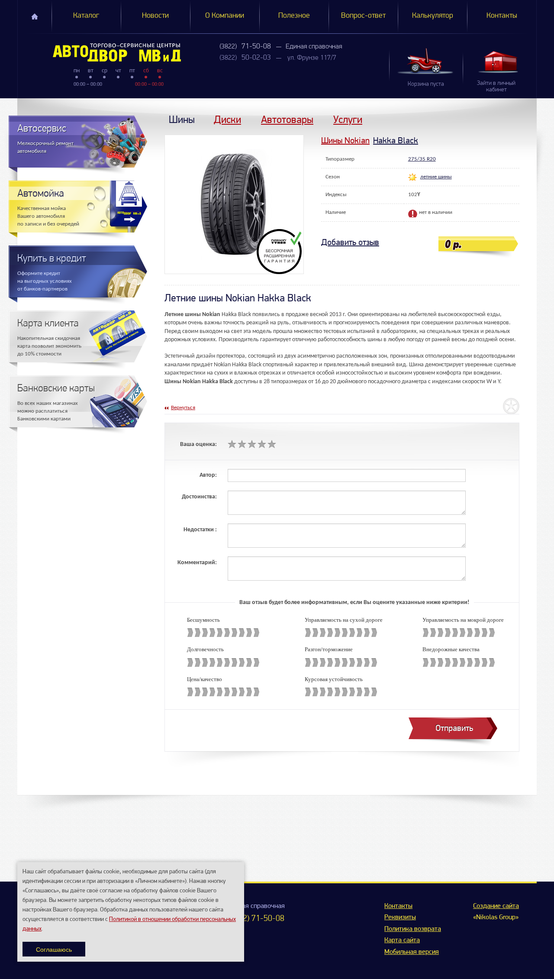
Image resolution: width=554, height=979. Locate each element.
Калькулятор (432, 16)
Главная (35, 16)
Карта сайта (402, 940)
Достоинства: (199, 497)
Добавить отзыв (350, 242)
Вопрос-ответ (363, 16)
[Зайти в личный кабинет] (499, 62)
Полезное (294, 16)
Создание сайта (496, 906)
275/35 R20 (422, 159)
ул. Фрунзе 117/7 (311, 58)
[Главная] (99, 52)
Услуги (347, 119)
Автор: (208, 475)
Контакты (501, 16)
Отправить (454, 728)
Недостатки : (200, 530)
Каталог (86, 16)
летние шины (436, 177)
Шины (182, 119)
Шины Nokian (345, 140)
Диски (227, 119)
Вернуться (183, 407)
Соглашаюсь (54, 949)
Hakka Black (395, 140)
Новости (155, 16)
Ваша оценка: (198, 444)
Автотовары (287, 119)
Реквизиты (400, 917)
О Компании (224, 16)
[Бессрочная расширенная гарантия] (280, 251)
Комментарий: (197, 562)
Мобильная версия (411, 952)
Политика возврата (412, 929)
